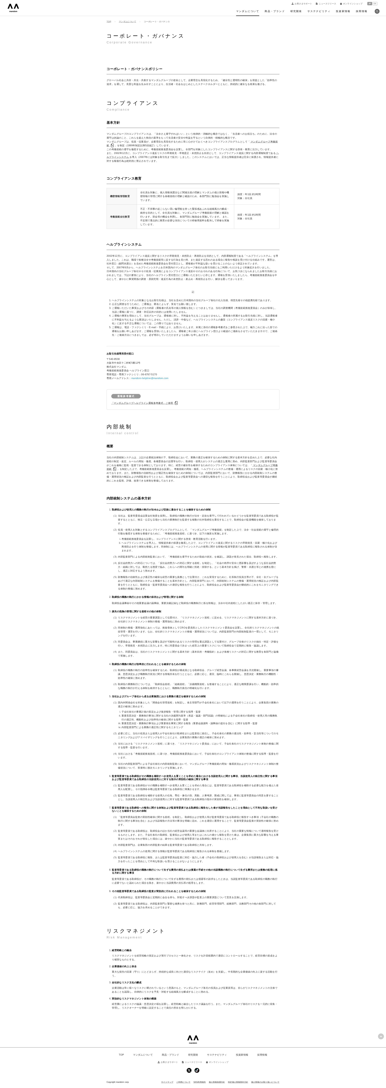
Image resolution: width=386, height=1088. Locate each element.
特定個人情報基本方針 (238, 1082)
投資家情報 (343, 11)
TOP (121, 1055)
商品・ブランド (275, 11)
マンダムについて (247, 11)
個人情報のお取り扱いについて (265, 1082)
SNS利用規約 (199, 1082)
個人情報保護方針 (217, 1082)
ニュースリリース (327, 3)
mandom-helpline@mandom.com (149, 378)
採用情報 (361, 11)
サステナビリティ (319, 11)
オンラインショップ (352, 3)
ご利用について (183, 1082)
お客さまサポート (303, 3)
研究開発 (296, 11)
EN (375, 4)
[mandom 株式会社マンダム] (193, 1039)
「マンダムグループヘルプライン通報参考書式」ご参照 (142, 403)
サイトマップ (167, 1082)
